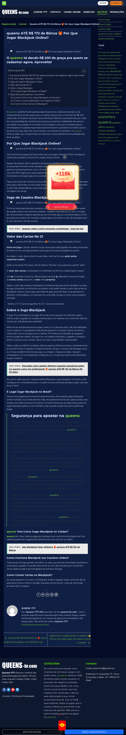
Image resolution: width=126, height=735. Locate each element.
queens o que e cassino (109, 34)
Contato (6, 696)
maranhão (106, 100)
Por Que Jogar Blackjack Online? (26, 78)
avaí (99, 52)
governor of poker (105, 90)
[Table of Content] (84, 71)
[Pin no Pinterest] (52, 595)
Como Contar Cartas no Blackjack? (31, 104)
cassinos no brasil (112, 75)
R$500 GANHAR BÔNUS (94, 732)
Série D (118, 141)
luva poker (110, 97)
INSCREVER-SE (116, 3)
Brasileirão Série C (104, 71)
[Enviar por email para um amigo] (47, 595)
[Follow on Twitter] (9, 690)
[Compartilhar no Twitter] (43, 595)
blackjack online (104, 59)
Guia (113, 90)
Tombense (101, 144)
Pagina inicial (9, 24)
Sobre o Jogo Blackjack (21, 88)
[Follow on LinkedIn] (17, 690)
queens (16, 58)
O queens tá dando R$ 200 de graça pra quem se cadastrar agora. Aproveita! (46, 75)
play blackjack (113, 106)
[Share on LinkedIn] (56, 595)
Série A (112, 141)
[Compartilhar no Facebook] (38, 595)
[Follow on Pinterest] (13, 690)
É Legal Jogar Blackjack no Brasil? (30, 91)
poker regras (114, 113)
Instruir (102, 12)
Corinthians (106, 81)
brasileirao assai (108, 62)
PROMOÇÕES (117, 12)
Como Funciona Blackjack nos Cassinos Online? (37, 101)
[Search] (4, 3)
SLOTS (106, 141)
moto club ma (114, 100)
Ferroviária (114, 81)
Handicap (89, 12)
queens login (104, 24)
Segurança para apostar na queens (27, 94)
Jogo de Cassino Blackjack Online (26, 82)
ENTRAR (103, 3)
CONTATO (55, 12)
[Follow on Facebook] (4, 690)
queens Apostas (106, 38)
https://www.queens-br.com (35, 624)
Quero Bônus (61, 206)
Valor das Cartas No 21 (20, 85)
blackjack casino (115, 55)
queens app (104, 19)
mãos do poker (104, 103)
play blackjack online (106, 109)
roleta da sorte (111, 134)
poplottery (107, 117)
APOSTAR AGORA (32, 732)
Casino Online (72, 12)
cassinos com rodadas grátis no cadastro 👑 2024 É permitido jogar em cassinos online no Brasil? (70, 639)
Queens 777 (40, 12)
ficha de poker (111, 84)
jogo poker (108, 94)
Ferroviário (101, 84)
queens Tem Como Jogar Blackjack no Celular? (37, 97)
